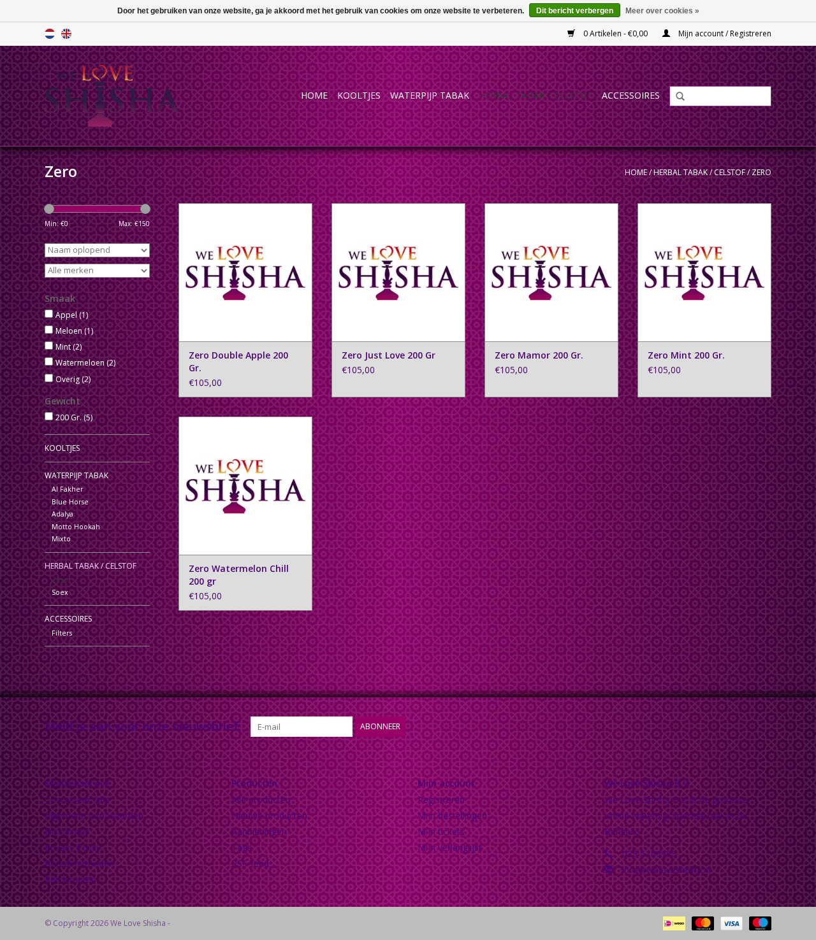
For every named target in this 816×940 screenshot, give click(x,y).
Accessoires (631, 95)
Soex (60, 592)
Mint (68, 346)
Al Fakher (68, 489)
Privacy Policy (73, 847)
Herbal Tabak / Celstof (535, 95)
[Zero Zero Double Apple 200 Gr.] (245, 272)
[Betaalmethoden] (673, 922)
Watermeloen (85, 362)
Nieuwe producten (269, 815)
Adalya (62, 513)
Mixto (61, 538)
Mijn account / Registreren (723, 33)
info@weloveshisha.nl (666, 870)
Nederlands (50, 34)
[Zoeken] (675, 97)
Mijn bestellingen (452, 815)
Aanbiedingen (259, 831)
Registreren (441, 800)
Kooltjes (359, 95)
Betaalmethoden (79, 863)
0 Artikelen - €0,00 (615, 33)
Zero (761, 172)
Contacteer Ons (77, 800)
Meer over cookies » (662, 10)
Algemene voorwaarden (94, 815)
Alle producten (261, 800)
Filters (62, 632)
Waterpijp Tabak (429, 95)
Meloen (74, 330)
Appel (71, 315)
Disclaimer (66, 831)
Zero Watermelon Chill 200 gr (239, 574)
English (66, 34)
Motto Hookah (76, 526)
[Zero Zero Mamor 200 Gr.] (551, 272)
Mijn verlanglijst (450, 847)
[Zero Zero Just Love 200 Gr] (398, 272)
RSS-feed (250, 863)
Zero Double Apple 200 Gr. (238, 361)
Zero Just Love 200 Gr (388, 355)
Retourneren (70, 879)
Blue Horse (70, 501)
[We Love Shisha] (126, 96)
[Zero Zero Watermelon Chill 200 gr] (245, 486)
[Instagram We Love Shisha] (761, 726)
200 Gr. (73, 417)
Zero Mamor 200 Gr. (539, 355)
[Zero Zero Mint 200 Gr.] (704, 272)
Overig (73, 379)
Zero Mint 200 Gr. (686, 355)
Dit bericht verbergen (574, 10)
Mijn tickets (441, 831)
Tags (241, 847)
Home (314, 95)
